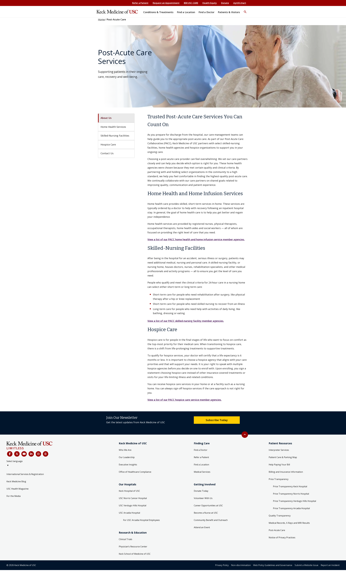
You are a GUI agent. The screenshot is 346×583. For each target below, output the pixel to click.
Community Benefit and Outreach (211, 520)
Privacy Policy (222, 565)
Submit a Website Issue (306, 565)
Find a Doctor (200, 449)
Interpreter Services (279, 449)
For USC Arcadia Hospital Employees (141, 520)
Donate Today (201, 490)
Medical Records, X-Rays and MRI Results (289, 522)
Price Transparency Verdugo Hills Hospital (294, 501)
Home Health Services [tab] (113, 126)
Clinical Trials (125, 539)
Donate (225, 2)
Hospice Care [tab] (108, 144)
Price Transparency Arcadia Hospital (291, 508)
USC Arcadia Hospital (129, 512)
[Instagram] (38, 454)
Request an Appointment (166, 2)
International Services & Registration (25, 474)
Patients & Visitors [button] (229, 12)
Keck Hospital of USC (129, 490)
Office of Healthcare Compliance (135, 471)
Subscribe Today (217, 420)
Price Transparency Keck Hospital (290, 486)
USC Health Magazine (17, 488)
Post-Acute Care (277, 530)
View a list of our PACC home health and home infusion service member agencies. (196, 239)
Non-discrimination (241, 565)
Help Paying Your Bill (279, 464)
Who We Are (125, 449)
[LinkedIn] (31, 454)
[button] (245, 10)
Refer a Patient (140, 2)
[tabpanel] (197, 257)
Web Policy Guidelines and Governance (272, 565)
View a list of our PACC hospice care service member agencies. (184, 399)
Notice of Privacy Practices (282, 537)
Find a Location (201, 464)
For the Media (13, 496)
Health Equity (209, 2)
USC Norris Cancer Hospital (133, 498)
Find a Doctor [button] (206, 12)
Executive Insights (128, 464)
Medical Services (202, 471)
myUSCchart (239, 2)
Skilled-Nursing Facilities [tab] (115, 135)
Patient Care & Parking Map (283, 457)
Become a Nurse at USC (206, 512)
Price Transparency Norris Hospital (291, 493)
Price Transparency (278, 479)
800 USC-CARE (191, 2)
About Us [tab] (106, 118)
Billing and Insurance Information (286, 471)
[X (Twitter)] (17, 454)
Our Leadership (127, 457)
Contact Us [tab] (107, 153)
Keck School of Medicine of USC (135, 553)
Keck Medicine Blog (16, 481)
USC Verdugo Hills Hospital (132, 505)
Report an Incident (330, 565)
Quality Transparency (280, 515)
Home (101, 19)
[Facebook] (9, 454)
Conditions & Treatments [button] (158, 12)
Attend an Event (202, 527)
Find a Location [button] (186, 12)
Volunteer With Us (203, 498)
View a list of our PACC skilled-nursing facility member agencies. (185, 320)
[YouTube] (24, 454)
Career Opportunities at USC (208, 505)
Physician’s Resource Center (133, 546)
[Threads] (45, 454)
